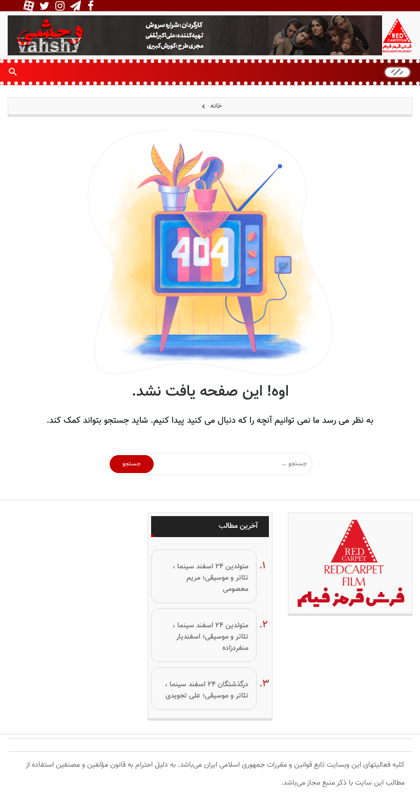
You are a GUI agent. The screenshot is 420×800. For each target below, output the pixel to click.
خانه (215, 106)
